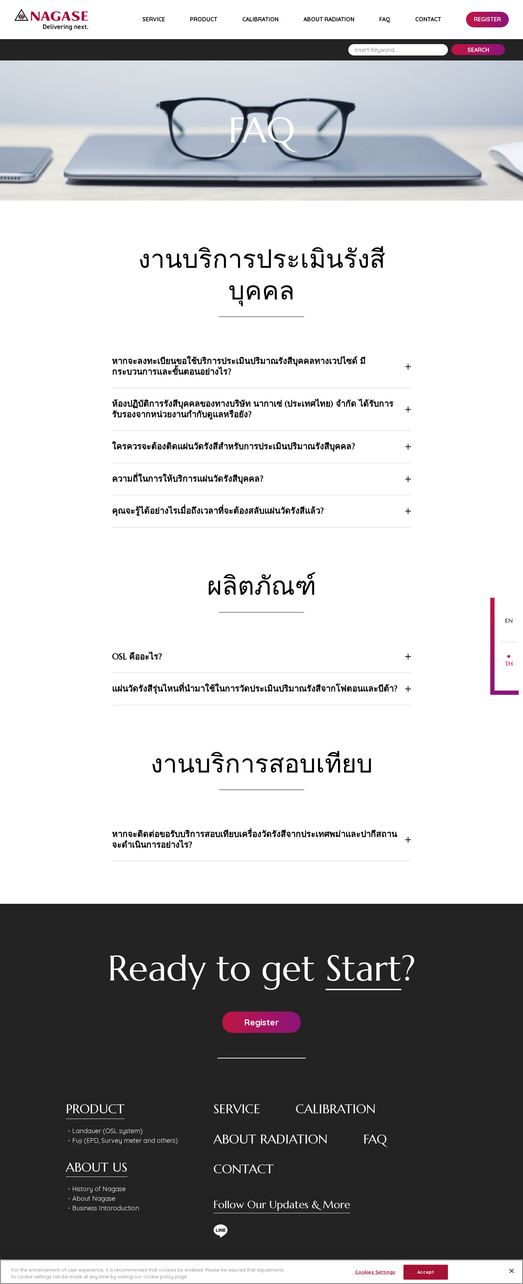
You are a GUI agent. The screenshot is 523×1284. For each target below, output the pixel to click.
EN (509, 620)
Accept (425, 1272)
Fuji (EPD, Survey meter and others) (125, 1140)
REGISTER (487, 19)
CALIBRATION (260, 19)
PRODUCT (203, 19)
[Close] (511, 1271)
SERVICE (153, 19)
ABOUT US (96, 1167)
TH (508, 663)
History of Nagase (99, 1189)
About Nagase (93, 1198)
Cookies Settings (375, 1272)
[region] (261, 1271)
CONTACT (428, 19)
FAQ (384, 19)
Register (261, 1022)
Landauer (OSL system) (107, 1131)
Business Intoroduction (105, 1208)
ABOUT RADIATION (328, 19)
